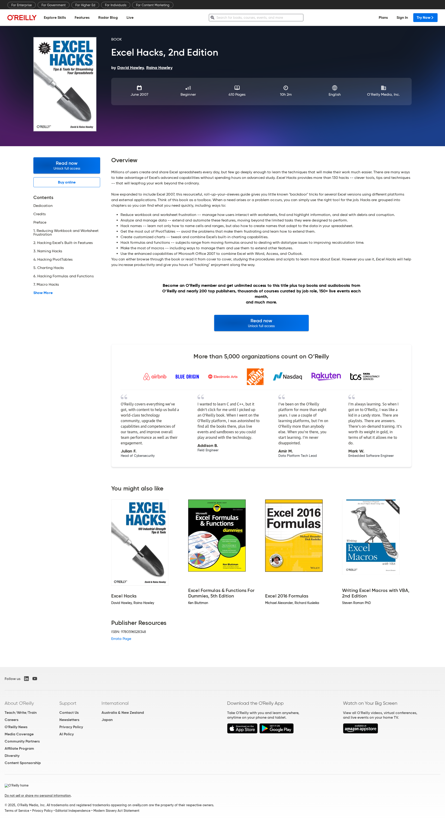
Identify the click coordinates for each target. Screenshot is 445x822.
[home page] (22, 17)
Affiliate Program (19, 748)
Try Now (423, 17)
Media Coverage (19, 734)
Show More (43, 293)
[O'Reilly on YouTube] (34, 678)
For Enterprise (21, 5)
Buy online (67, 182)
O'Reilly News (16, 726)
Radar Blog (108, 17)
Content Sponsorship (23, 762)
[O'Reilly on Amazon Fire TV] (360, 732)
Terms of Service (17, 811)
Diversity (12, 755)
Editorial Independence (72, 811)
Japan (107, 719)
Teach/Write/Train (21, 712)
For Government (53, 5)
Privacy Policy (71, 726)
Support (67, 703)
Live (130, 17)
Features (82, 17)
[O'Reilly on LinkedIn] (26, 678)
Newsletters (69, 719)
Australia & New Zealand (123, 712)
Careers (11, 719)
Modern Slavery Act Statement (116, 811)
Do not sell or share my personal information (38, 796)
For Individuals (115, 5)
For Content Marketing (152, 5)
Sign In (402, 17)
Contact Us (69, 712)
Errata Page (121, 638)
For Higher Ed (85, 5)
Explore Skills (55, 17)
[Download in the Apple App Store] (242, 732)
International (115, 703)
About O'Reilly (19, 703)
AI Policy (66, 734)
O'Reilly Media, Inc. (383, 94)
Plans (383, 17)
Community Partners (22, 741)
